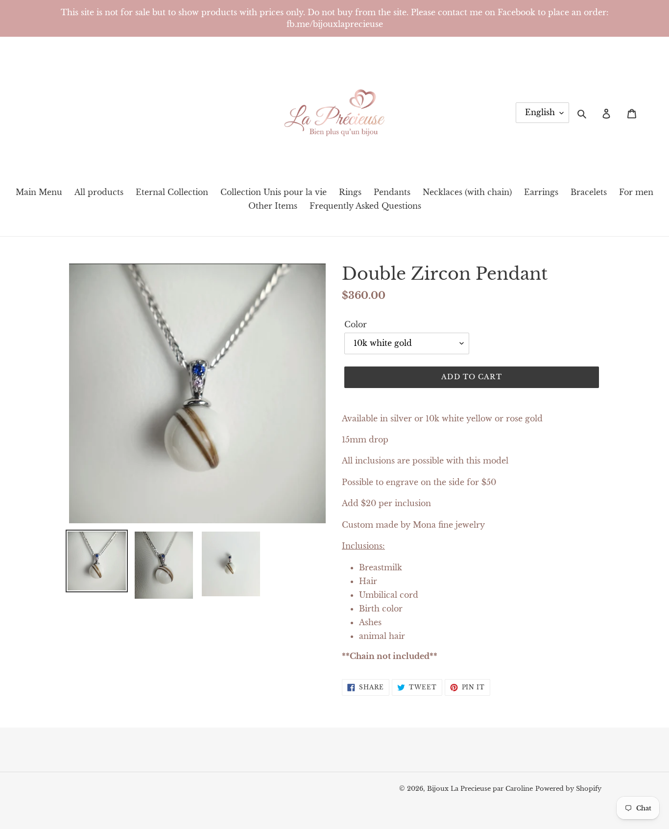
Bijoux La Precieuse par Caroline (480, 788)
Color (355, 324)
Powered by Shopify (568, 788)
